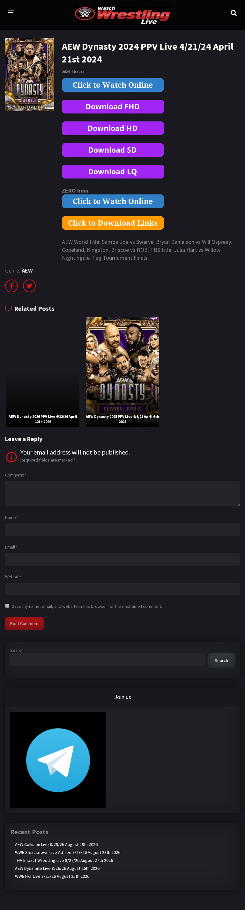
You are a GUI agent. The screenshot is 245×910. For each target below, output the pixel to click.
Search (17, 650)
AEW (27, 270)
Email (11, 547)
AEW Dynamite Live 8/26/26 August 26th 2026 (57, 868)
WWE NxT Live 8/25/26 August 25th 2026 (52, 876)
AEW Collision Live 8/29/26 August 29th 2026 (56, 844)
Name (12, 517)
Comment (15, 475)
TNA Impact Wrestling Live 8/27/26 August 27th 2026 (64, 860)
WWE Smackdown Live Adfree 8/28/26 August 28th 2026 (67, 852)
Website (13, 576)
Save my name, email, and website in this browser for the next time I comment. (87, 606)
